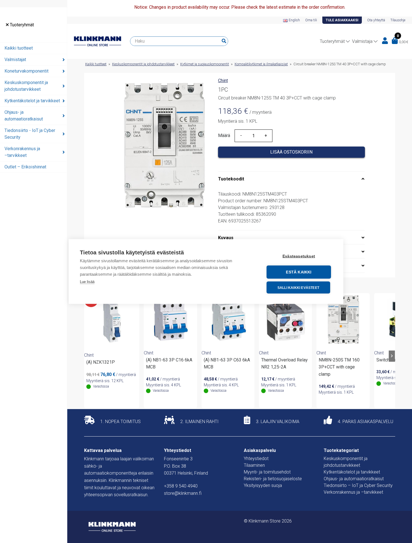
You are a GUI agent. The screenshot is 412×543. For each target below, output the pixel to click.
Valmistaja (362, 41)
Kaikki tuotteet (18, 48)
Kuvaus (225, 237)
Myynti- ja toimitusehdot (267, 472)
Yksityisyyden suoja (263, 485)
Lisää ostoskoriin (291, 152)
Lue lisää (87, 282)
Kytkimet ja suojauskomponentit (204, 64)
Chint (223, 80)
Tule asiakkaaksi (342, 20)
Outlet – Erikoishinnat (25, 167)
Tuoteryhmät (21, 24)
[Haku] (224, 41)
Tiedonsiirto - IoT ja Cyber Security (29, 134)
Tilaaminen (254, 465)
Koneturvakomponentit (26, 71)
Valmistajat (15, 59)
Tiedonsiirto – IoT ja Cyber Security (358, 485)
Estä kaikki (298, 272)
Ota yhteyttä (376, 20)
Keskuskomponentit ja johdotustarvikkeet (26, 86)
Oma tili (311, 20)
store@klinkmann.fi (183, 493)
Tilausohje (397, 20)
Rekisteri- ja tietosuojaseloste (273, 478)
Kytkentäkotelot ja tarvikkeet (32, 100)
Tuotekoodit (231, 179)
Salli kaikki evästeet (298, 287)
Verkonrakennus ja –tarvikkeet (22, 152)
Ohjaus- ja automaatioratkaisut (23, 116)
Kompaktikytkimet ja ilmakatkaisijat (261, 64)
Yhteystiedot (256, 458)
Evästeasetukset (299, 256)
